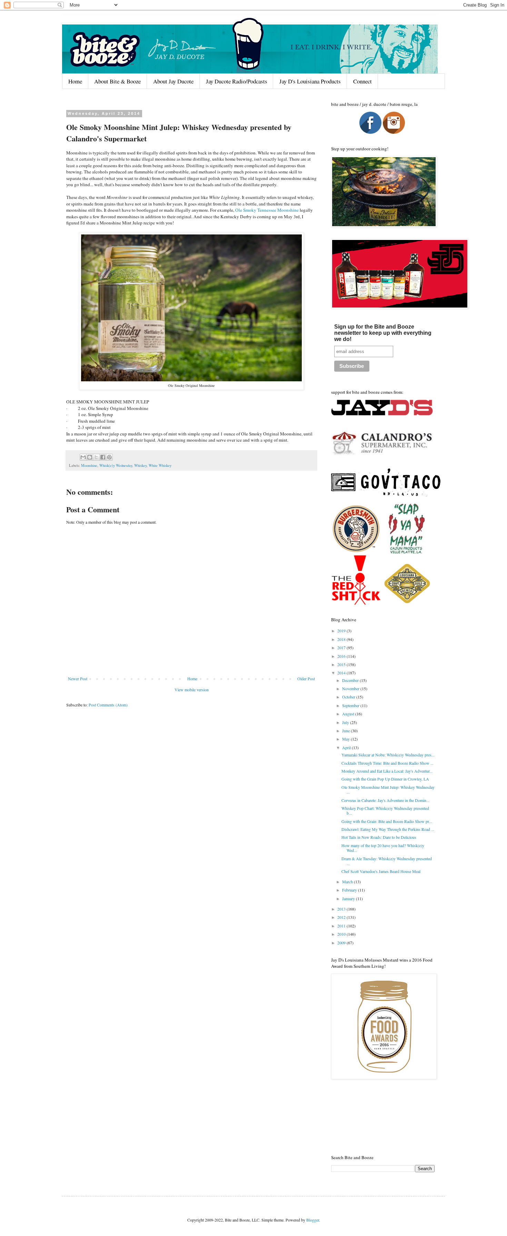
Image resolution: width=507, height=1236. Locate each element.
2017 (342, 647)
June (346, 730)
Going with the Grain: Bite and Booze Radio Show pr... (386, 821)
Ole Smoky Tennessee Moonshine (267, 210)
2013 (342, 909)
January (349, 898)
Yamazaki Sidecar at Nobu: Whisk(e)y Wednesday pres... (388, 754)
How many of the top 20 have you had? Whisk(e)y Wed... (382, 848)
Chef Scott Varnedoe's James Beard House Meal (380, 871)
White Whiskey (160, 465)
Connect (362, 81)
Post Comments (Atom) (108, 704)
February (350, 890)
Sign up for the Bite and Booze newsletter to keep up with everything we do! (382, 333)
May (346, 739)
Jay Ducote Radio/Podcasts (236, 81)
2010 (342, 934)
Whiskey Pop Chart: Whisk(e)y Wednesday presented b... (385, 810)
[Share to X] (96, 457)
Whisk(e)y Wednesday (115, 465)
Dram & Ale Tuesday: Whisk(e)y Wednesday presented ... (386, 861)
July (346, 722)
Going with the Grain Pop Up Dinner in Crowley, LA (385, 779)
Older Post (306, 678)
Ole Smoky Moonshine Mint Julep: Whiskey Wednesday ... (388, 789)
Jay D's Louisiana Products (310, 81)
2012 (342, 917)
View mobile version (192, 689)
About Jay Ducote (173, 81)
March (348, 881)
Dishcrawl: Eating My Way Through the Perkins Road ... (387, 829)
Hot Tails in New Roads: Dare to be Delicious (378, 837)
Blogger (312, 1220)
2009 (342, 942)
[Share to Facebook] (102, 457)
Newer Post (77, 678)
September (351, 705)
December (351, 680)
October (349, 697)
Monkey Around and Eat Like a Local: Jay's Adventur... (387, 771)
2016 (342, 656)
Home (75, 81)
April (347, 747)
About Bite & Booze (117, 81)
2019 (342, 630)
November (351, 688)
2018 (342, 639)
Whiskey (140, 465)
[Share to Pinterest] (109, 457)
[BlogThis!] (89, 457)
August (348, 713)
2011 (342, 925)
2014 (342, 672)
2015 (342, 664)
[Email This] (83, 457)
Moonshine (89, 465)
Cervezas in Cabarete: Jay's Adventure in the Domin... (385, 800)
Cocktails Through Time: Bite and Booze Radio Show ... (387, 763)
